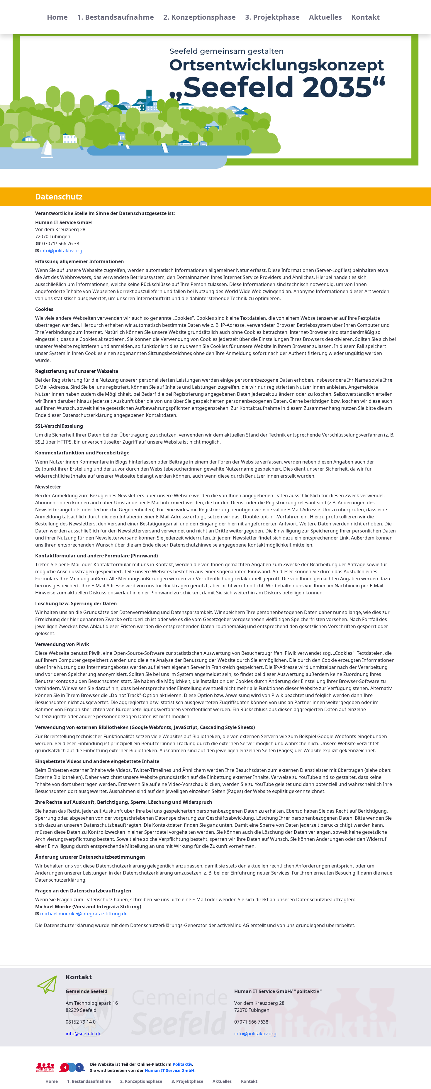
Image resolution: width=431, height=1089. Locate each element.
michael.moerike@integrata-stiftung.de (84, 913)
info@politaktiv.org (61, 250)
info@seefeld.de (83, 1033)
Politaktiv (182, 1064)
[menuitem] (57, 17)
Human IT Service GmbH (169, 1070)
